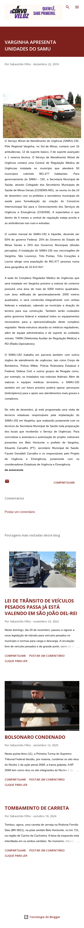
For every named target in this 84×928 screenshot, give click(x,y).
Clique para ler (16, 661)
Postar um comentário (20, 512)
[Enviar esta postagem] (7, 482)
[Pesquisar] (67, 7)
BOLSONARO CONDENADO (35, 737)
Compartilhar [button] (64, 482)
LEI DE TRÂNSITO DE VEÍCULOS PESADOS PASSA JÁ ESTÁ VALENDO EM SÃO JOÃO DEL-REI (41, 606)
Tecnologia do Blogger (44, 917)
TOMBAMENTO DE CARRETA (37, 808)
